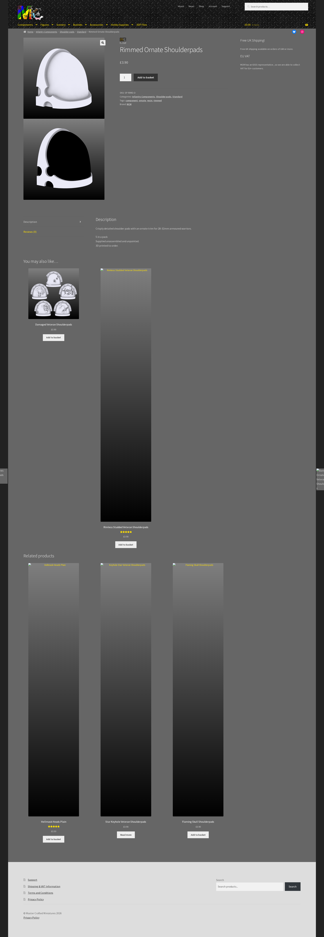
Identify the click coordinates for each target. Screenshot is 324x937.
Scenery (61, 24)
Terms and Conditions (40, 892)
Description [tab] (30, 221)
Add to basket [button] (53, 337)
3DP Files (141, 24)
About (181, 6)
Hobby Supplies (120, 24)
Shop (201, 6)
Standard (81, 31)
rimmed (158, 100)
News (191, 6)
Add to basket (146, 77)
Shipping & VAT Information (44, 886)
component (132, 100)
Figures (44, 24)
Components (25, 24)
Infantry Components (46, 31)
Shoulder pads (67, 31)
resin (149, 100)
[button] (102, 42)
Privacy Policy (36, 899)
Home (30, 31)
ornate (142, 100)
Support (226, 6)
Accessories (96, 24)
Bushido (77, 24)
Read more (125, 834)
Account (213, 6)
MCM (129, 104)
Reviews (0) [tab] (29, 231)
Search (220, 880)
